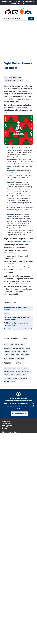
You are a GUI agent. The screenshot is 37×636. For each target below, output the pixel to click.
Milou (12, 355)
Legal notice (6, 421)
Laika (19, 351)
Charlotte (7, 348)
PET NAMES (17, 2)
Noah (23, 345)
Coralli (9, 196)
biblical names (9, 371)
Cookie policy (6, 423)
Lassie (6, 355)
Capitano (10, 182)
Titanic (11, 358)
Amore (9, 148)
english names (9, 375)
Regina (9, 228)
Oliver (15, 348)
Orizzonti (10, 214)
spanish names (21, 375)
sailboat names (9, 381)
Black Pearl (20, 358)
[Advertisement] (18, 39)
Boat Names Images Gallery (13, 80)
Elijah (14, 351)
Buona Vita (11, 171)
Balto (25, 351)
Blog (5, 77)
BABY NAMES (6, 2)
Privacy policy (7, 426)
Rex (22, 355)
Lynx (5, 358)
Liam (11, 345)
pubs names (23, 378)
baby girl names (9, 368)
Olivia (6, 345)
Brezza (9, 159)
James (28, 348)
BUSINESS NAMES (28, 2)
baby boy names (22, 368)
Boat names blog (15, 77)
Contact (4, 428)
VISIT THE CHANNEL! (19, 413)
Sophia (21, 348)
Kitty (17, 355)
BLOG (23, 4)
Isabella (7, 351)
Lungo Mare (11, 207)
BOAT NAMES (15, 4)
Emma (17, 345)
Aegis (27, 355)
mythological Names (23, 371)
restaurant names (10, 378)
